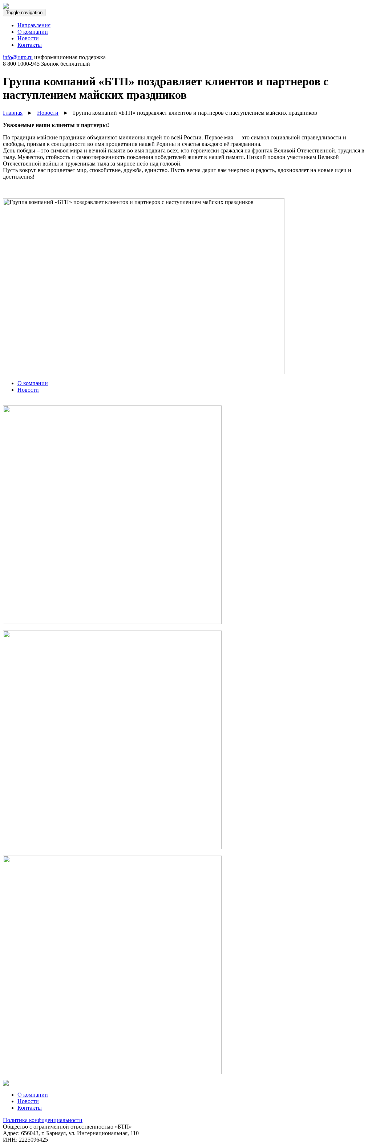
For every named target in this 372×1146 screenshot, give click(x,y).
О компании (32, 1095)
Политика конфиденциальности (42, 1120)
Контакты (29, 1108)
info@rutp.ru (18, 57)
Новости (28, 1101)
